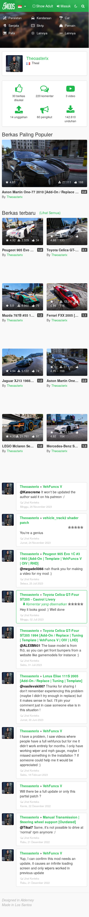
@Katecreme (30, 492)
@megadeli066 (32, 568)
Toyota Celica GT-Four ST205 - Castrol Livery (49, 597)
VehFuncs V (52, 486)
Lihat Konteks (31, 502)
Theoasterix (37, 58)
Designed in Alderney (18, 900)
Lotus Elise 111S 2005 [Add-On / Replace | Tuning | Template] (51, 678)
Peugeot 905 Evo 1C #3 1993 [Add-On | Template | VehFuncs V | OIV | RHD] (51, 558)
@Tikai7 (26, 827)
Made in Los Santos (17, 904)
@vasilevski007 (32, 686)
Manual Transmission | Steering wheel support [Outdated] (49, 819)
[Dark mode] (75, 6)
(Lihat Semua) (50, 212)
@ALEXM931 (30, 645)
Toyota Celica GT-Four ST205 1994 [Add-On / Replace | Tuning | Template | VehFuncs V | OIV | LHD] (51, 635)
